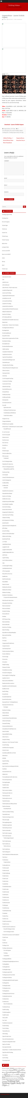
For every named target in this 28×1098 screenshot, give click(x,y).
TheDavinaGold (6, 795)
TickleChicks (5, 876)
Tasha (12, 1078)
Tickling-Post (5, 945)
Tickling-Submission (7, 948)
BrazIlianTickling (6, 341)
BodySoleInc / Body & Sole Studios (10, 325)
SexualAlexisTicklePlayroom (9, 729)
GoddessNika (5, 482)
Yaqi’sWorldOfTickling (7, 1052)
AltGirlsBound (5, 285)
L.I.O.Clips (4, 541)
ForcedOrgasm (6, 130)
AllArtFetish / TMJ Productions (9, 287)
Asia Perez (16, 1068)
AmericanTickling (6, 293)
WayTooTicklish (6, 1044)
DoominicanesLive (6, 402)
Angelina (8, 1068)
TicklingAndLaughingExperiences (10, 961)
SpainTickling (5, 761)
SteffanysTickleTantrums (10, 410)
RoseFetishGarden (6, 699)
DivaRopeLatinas (6, 394)
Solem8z (6, 487)
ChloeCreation (5, 370)
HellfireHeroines (6, 499)
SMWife (4, 758)
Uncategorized (6, 1060)
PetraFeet (4, 662)
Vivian (8, 1085)
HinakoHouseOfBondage (8, 501)
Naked (21, 130)
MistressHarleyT (6, 605)
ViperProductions (6, 1036)
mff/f (20, 1074)
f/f (17, 128)
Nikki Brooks (13, 1076)
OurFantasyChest (6, 648)
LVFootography (6, 571)
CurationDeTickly (6, 384)
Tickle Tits (4, 232)
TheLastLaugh (5, 819)
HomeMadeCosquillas (7, 504)
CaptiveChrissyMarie (7, 357)
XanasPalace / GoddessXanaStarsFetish (11, 1049)
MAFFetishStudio (6, 579)
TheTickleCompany (7, 833)
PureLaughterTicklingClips (8, 675)
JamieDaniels (5, 523)
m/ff (9, 1074)
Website (6, 192)
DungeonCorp (5, 418)
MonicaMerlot (5, 613)
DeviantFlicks (5, 392)
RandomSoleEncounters (8, 683)
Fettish (4, 448)
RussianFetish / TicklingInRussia (10, 702)
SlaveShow (4, 755)
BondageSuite (5, 330)
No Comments (18, 19)
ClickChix (4, 375)
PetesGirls (4, 659)
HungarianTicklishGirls (8, 512)
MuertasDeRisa (6, 622)
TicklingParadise (6, 985)
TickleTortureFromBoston (8, 926)
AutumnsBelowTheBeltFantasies (10, 309)
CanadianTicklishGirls (7, 351)
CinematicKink (6, 373)
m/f (5, 1074)
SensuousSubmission (7, 726)
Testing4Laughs (6, 782)
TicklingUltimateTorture (8, 993)
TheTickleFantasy (6, 841)
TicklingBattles (6, 967)
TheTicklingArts (6, 851)
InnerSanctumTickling (7, 515)
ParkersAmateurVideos (8, 651)
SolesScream (5, 750)
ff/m (24, 1070)
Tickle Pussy (5, 236)
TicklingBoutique (6, 969)
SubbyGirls (5, 774)
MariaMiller (5, 581)
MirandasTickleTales (7, 603)
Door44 (4, 405)
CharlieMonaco (6, 362)
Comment (6, 160)
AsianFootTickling (6, 303)
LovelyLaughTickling (7, 565)
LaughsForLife (5, 547)
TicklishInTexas (6, 1007)
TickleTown (5, 937)
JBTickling (4, 528)
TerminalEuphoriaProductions (9, 777)
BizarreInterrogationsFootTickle (10, 338)
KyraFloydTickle (6, 539)
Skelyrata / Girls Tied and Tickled (10, 742)
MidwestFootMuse (6, 589)
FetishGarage (5, 450)
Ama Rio (4, 1068)
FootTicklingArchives (9, 931)
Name (5, 178)
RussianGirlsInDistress (7, 704)
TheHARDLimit (6, 814)
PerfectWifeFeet (6, 654)
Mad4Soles (5, 576)
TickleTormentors (6, 921)
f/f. (16, 1070)
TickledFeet (6, 955)
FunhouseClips (5, 472)
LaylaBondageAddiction (8, 552)
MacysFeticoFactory (7, 573)
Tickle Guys (5, 268)
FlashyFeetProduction (7, 464)
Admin (4, 19)
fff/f (3, 1072)
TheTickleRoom (6, 843)
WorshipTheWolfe (6, 1047)
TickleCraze (5, 878)
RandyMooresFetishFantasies (9, 686)
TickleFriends (5, 892)
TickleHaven (5, 894)
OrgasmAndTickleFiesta (8, 643)
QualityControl (6, 678)
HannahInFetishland (7, 493)
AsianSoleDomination (7, 306)
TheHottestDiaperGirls (8, 817)
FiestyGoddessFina (6, 453)
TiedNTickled (5, 1015)
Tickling (5, 953)
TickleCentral (5, 870)
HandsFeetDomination (7, 491)
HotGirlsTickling (6, 507)
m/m (11, 1074)
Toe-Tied (4, 1020)
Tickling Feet (5, 132)
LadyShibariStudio (6, 544)
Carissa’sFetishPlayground (8, 359)
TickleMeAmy (5, 908)
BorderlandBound (6, 333)
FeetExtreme (5, 440)
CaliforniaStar (5, 349)
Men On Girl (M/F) (6, 254)
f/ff (18, 1070)
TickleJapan (5, 905)
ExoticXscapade (6, 434)
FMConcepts (5, 456)
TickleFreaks (5, 889)
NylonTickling (5, 630)
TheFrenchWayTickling (8, 811)
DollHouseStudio (6, 397)
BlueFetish (4, 322)
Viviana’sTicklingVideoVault (8, 1041)
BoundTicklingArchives (9, 929)
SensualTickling (6, 723)
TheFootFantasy (6, 806)
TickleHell (6, 458)
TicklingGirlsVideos (7, 977)
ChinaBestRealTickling (7, 365)
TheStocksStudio (6, 830)
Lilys (3, 563)
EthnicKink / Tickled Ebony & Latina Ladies (12, 426)
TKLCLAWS (5, 1017)
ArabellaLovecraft (6, 298)
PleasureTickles (6, 667)
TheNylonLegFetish (7, 825)
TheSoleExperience (7, 827)
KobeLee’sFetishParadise (8, 533)
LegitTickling (5, 557)
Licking (22, 1072)
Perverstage (5, 656)
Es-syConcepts (6, 432)
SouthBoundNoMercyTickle (9, 753)
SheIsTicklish (5, 731)
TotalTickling (5, 1025)
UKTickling (5, 1033)
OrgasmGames (6, 646)
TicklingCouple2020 (7, 972)
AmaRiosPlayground (7, 290)
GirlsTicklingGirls (6, 480)
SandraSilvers (5, 715)
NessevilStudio (5, 624)
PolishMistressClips (7, 670)
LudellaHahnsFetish (7, 568)
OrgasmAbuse (7, 128)
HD (10, 130)
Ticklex (4, 940)
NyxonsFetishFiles (6, 635)
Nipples (18, 1076)
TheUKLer (4, 857)
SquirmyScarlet (7, 407)
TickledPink (5, 884)
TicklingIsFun (5, 983)
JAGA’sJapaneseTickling (8, 520)
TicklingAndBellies (6, 958)
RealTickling (5, 691)
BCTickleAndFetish (6, 317)
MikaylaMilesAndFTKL (9, 469)
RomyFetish (5, 694)
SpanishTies (5, 763)
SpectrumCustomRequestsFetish (10, 766)
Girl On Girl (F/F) (6, 250)
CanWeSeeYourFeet (7, 354)
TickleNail (4, 913)
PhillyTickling (5, 664)
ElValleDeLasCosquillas (7, 424)
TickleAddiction (6, 865)
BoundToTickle (6, 335)
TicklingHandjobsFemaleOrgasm (10, 980)
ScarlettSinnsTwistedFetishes (9, 718)
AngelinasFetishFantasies (8, 295)
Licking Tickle (5, 247)
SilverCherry (5, 736)
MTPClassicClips (6, 619)
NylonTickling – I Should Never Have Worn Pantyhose (8, 140)
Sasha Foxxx (8, 1078)
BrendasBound (5, 343)
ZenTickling (5, 1057)
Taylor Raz (15, 1078)
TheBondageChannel (9, 838)
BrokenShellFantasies (7, 346)
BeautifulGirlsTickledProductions (10, 319)
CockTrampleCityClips (7, 378)
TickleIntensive (6, 902)
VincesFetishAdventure (8, 1039)
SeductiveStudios (6, 720)
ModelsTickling (6, 611)
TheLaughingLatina (7, 822)
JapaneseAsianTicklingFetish (9, 525)
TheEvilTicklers (6, 801)
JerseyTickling (5, 531)
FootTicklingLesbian (7, 461)
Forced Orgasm (5, 221)
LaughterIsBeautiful (7, 549)
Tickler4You (5, 916)
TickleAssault (5, 868)
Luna (3, 1074)
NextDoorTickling (6, 627)
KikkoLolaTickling (6, 536)
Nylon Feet (4, 243)
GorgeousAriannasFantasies (10, 597)
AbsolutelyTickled (6, 277)
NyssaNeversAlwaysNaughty (9, 632)
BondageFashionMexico (8, 327)
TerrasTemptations (7, 779)
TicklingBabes (5, 964)
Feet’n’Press (5, 442)
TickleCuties (5, 881)
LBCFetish (4, 555)
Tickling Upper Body (14, 132)
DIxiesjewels (5, 400)
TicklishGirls (5, 1001)
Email (6, 185)
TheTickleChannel (6, 835)
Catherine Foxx (4, 1070)
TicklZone (4, 942)
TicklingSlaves (5, 991)
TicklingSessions (6, 988)
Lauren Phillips (15, 130)
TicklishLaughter (6, 1012)
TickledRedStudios (6, 886)
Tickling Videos (14, 5)
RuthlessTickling (6, 710)
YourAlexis (5, 1055)
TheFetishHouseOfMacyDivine (9, 803)
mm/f (3, 1076)
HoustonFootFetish (7, 509)
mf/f (17, 1074)
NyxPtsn (4, 638)
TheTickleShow (6, 849)
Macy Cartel (14, 1074)
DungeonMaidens (6, 421)
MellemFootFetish (6, 587)
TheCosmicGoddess (7, 790)
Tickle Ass (4, 229)
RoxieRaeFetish (7, 808)
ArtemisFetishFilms (7, 301)
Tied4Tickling (5, 1009)
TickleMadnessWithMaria (10, 412)
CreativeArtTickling (7, 381)
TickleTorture (5, 924)
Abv (3, 279)
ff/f (22, 1070)
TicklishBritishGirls (7, 996)
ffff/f (5, 1072)
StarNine (4, 769)
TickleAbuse (5, 860)
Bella (19, 1068)
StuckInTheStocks (6, 771)
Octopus (4, 640)
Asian (3, 258)
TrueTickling (5, 1028)
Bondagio (6, 707)
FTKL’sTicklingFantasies (8, 466)
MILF (3, 265)
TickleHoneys (5, 897)
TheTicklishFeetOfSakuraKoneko (10, 854)
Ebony (3, 261)
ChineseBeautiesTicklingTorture (10, 367)
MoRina (4, 616)
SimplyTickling (6, 739)
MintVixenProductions (7, 600)
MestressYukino (6, 608)
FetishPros (5, 445)
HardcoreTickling (6, 496)
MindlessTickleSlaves (7, 595)
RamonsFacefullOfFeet (7, 680)
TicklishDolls (5, 999)
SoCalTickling (5, 745)
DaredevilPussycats (7, 389)
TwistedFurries (6, 1031)
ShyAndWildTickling (7, 734)
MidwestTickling (6, 592)
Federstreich (5, 437)
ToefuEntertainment (7, 1023)
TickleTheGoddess (8, 415)
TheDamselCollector (7, 793)
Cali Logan (23, 1068)
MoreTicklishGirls (8, 1004)
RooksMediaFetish (6, 696)
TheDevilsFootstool (7, 798)
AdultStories (5, 282)
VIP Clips (13, 128)
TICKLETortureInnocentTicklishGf (10, 934)
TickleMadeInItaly (6, 910)
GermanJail (5, 474)
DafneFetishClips (6, 386)
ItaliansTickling (6, 517)
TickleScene (5, 918)
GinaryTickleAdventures (8, 477)
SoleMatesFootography (8, 747)
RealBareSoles (5, 688)
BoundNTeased (7, 429)
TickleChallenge (6, 873)
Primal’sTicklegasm (7, 672)
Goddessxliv (5, 485)
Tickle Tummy (5, 240)
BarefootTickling (6, 314)
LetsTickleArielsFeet (7, 560)
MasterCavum (5, 584)
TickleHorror (5, 900)
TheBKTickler (5, 785)
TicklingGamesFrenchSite (8, 974)
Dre (8, 1070)
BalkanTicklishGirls (7, 311)
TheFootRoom (7, 846)
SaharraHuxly (5, 712)
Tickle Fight (5, 225)
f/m (20, 1070)
